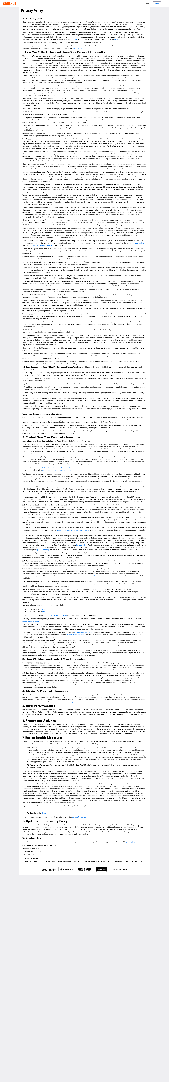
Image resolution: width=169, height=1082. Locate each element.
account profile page (30, 621)
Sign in (157, 3)
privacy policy (138, 243)
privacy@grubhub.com (58, 615)
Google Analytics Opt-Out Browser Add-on (73, 530)
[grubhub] (9, 3)
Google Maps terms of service (40, 245)
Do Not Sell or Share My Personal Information (59, 468)
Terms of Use (91, 576)
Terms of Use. (78, 48)
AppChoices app (42, 549)
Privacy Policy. (81, 545)
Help (147, 3)
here (75, 39)
